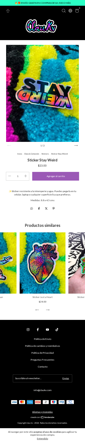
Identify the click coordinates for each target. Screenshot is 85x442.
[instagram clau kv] (28, 329)
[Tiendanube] (42, 417)
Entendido (42, 438)
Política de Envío (42, 338)
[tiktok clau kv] (57, 329)
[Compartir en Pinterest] (53, 208)
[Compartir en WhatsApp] (31, 208)
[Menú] (8, 10)
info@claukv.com (43, 390)
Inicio (19, 154)
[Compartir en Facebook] (39, 208)
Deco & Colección (31, 154)
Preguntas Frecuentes (42, 359)
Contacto (42, 366)
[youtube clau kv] (47, 329)
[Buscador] (63, 10)
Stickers (45, 154)
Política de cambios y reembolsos (42, 345)
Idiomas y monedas (42, 411)
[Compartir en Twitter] (46, 208)
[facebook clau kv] (37, 329)
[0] (76, 11)
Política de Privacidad (42, 352)
